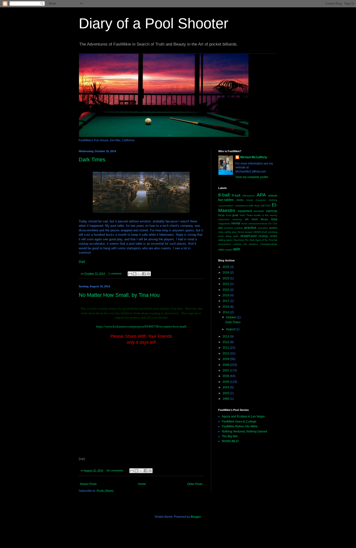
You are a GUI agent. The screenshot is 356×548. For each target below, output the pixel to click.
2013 (226, 336)
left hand (251, 219)
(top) (82, 261)
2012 (226, 342)
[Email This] (130, 273)
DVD (268, 205)
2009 (226, 359)
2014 (226, 312)
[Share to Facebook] (143, 273)
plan (220, 227)
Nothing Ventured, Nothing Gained (244, 431)
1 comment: (115, 273)
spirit (235, 236)
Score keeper (245, 232)
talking (221, 240)
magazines (224, 223)
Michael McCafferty (253, 157)
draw (257, 205)
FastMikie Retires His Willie (240, 426)
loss (274, 219)
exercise (271, 211)
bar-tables (226, 200)
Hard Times (246, 215)
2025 (226, 267)
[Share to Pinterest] (148, 273)
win (236, 248)
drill (262, 205)
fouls (228, 215)
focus (221, 215)
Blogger (196, 516)
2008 (226, 365)
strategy (263, 236)
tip (276, 240)
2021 (226, 284)
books (240, 199)
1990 (226, 398)
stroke (273, 236)
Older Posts (194, 484)
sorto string (225, 236)
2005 (226, 382)
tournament (224, 244)
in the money (269, 215)
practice (250, 227)
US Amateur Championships (260, 244)
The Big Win (230, 436)
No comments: (115, 470)
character (260, 200)
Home (142, 484)
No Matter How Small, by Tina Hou (119, 295)
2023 (226, 278)
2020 (226, 289)
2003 (226, 393)
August (231, 329)
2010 (226, 353)
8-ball (224, 194)
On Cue (272, 223)
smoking (272, 232)
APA (261, 194)
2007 (226, 370)
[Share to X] (139, 273)
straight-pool (248, 236)
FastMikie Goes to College (239, 421)
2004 (226, 387)
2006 (226, 376)
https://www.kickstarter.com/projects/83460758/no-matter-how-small (141, 326)
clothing (273, 200)
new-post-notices (257, 223)
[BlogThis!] (134, 273)
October (231, 317)
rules (221, 232)
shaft (264, 232)
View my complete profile (251, 177)
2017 (226, 301)
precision (263, 228)
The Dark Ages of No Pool (259, 240)
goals (235, 215)
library (264, 219)
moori (244, 223)
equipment (245, 211)
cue (251, 205)
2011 (226, 347)
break (250, 200)
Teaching (238, 240)
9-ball (236, 195)
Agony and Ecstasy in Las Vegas (243, 416)
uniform (237, 244)
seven (257, 231)
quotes (273, 227)
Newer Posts (88, 484)
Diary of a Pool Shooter (153, 23)
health (257, 215)
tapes (229, 240)
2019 (226, 295)
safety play (230, 232)
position (238, 228)
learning (237, 219)
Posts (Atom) (105, 491)
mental (235, 223)
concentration (225, 205)
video (221, 249)
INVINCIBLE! (230, 441)
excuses (259, 211)
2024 (226, 272)
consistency (241, 205)
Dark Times (92, 160)
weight (228, 249)
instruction (224, 219)
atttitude (272, 195)
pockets (228, 228)
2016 (226, 306)
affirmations (248, 195)
